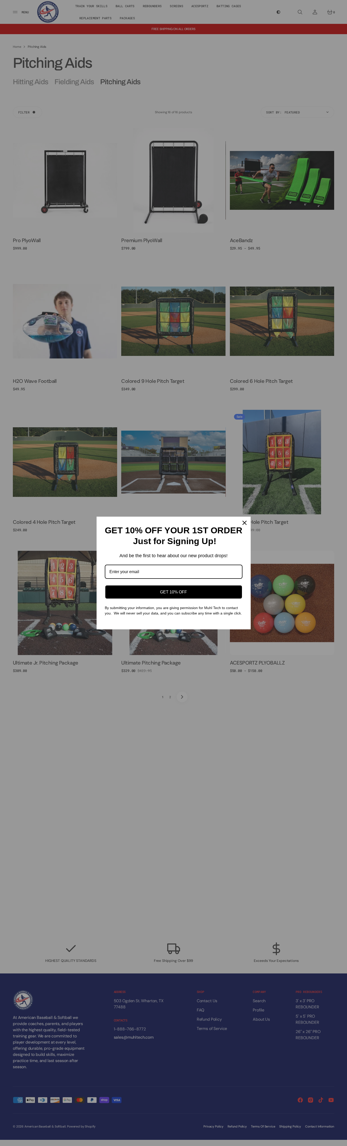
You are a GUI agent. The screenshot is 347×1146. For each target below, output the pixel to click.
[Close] (244, 523)
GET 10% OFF (173, 592)
